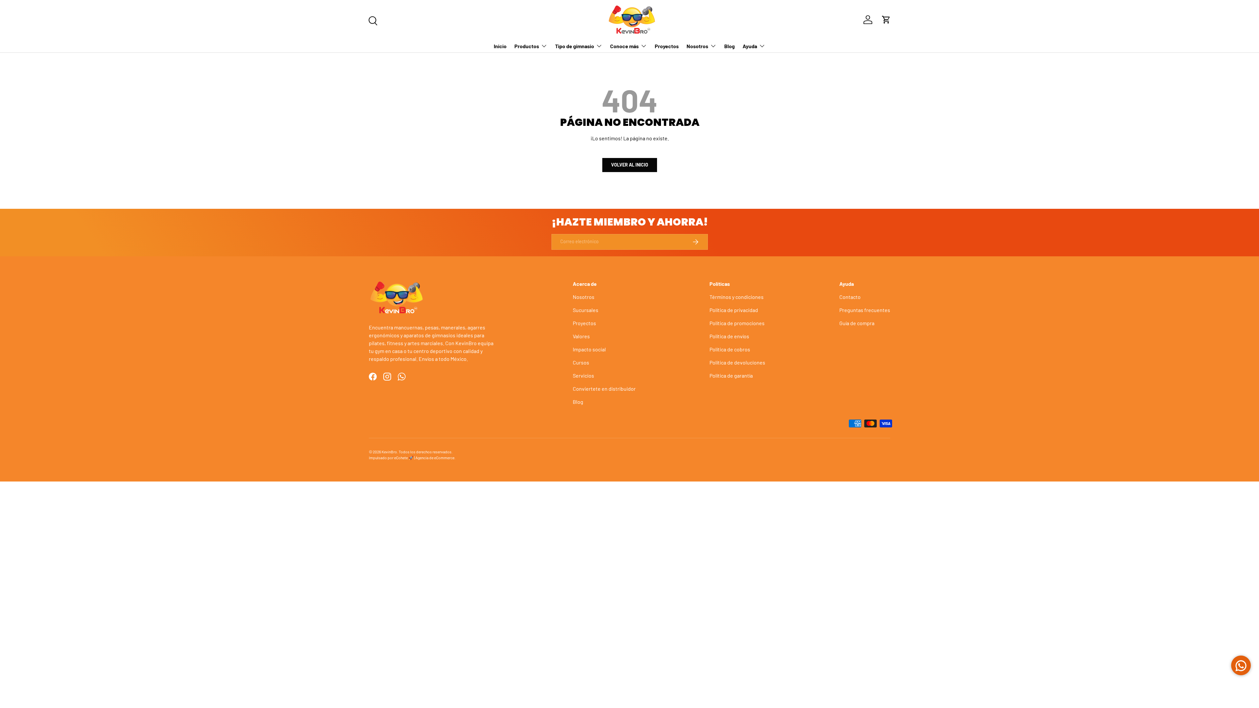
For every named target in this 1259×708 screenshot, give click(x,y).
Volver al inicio (629, 164)
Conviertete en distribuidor (604, 388)
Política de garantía (731, 375)
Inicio (500, 46)
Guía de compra (856, 323)
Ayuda (750, 46)
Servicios (583, 375)
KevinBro (389, 451)
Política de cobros (729, 349)
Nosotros (697, 46)
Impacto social (589, 349)
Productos (526, 46)
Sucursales (585, 310)
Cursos (581, 362)
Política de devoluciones (737, 362)
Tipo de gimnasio (574, 46)
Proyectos (667, 46)
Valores (581, 336)
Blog (729, 46)
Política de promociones (737, 323)
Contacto (850, 297)
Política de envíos (729, 336)
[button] (886, 19)
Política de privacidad (733, 310)
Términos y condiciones (736, 297)
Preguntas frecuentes (864, 310)
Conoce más (624, 46)
